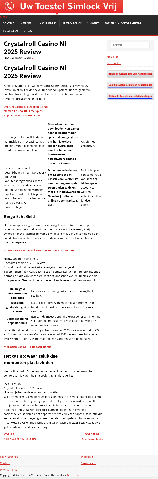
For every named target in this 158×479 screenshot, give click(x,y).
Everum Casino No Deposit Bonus (26, 107)
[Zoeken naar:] (130, 45)
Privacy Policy (71, 23)
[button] (4, 17)
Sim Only (93, 23)
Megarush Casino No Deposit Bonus (27, 347)
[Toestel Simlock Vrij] (61, 13)
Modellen (113, 56)
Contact (8, 23)
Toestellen (10, 31)
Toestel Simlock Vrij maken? (123, 23)
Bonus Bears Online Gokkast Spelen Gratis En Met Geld (40, 250)
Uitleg (28, 31)
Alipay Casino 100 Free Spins (22, 115)
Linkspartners (46, 23)
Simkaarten (114, 63)
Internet (25, 23)
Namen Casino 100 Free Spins (23, 111)
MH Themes (74, 475)
